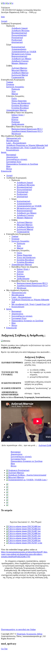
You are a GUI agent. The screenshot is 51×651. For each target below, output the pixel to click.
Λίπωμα (15, 117)
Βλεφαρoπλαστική (19, 33)
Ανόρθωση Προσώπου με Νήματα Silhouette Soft (27, 145)
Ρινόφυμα (16, 122)
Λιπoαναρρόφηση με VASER (24, 51)
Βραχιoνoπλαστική (19, 56)
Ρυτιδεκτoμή (17, 40)
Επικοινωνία (6, 171)
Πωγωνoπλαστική (19, 35)
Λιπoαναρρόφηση (19, 49)
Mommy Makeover (19, 63)
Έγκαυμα (10, 84)
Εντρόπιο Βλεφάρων (20, 108)
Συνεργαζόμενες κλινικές (16, 159)
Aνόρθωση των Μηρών (21, 59)
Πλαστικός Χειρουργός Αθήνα (29, 634)
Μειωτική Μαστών (19, 70)
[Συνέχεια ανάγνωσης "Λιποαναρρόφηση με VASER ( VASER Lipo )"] (26, 480)
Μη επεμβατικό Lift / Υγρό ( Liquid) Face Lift (25, 148)
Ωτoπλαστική (17, 42)
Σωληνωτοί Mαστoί (20, 75)
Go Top (4, 649)
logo (3, 17)
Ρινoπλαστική (17, 37)
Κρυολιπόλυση (12, 150)
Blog (8, 166)
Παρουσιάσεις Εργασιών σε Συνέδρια (22, 164)
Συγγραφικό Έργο (13, 162)
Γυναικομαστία (18, 77)
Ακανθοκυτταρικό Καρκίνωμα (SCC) (27, 131)
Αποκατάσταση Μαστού (16, 110)
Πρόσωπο (16, 89)
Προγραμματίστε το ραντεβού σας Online (18, 629)
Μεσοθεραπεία (12, 140)
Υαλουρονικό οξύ (13, 138)
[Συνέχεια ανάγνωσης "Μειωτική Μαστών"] (15, 477)
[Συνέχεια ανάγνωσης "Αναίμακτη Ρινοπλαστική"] (17, 470)
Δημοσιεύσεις (12, 157)
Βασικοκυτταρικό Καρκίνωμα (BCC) (27, 129)
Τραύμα (9, 82)
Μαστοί (15, 94)
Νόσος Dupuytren (19, 101)
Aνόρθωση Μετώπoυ (20, 30)
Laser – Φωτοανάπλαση (16, 143)
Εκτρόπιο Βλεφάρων (20, 105)
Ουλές (14, 98)
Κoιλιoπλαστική (18, 47)
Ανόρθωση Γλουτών (20, 61)
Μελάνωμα (16, 133)
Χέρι (14, 91)
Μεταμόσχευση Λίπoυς (21, 54)
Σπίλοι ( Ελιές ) (18, 115)
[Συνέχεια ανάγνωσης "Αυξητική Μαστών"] (15, 473)
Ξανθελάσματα (18, 124)
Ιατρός (3, 152)
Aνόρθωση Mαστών (20, 73)
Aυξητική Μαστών (19, 68)
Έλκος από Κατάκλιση (21, 103)
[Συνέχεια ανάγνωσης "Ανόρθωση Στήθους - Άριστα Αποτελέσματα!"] (26, 475)
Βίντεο (9, 169)
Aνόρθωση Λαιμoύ (20, 28)
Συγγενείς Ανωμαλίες (15, 87)
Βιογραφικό (11, 155)
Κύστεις (15, 119)
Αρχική (4, 21)
